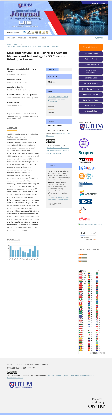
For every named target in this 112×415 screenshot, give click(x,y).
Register (95, 4)
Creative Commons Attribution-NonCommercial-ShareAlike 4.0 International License (57, 150)
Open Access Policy (91, 100)
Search (100, 38)
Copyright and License (91, 94)
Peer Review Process (90, 89)
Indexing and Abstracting (91, 71)
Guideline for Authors (91, 65)
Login (103, 4)
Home (9, 45)
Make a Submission (90, 47)
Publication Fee (91, 105)
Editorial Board (91, 59)
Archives (22, 38)
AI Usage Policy (91, 111)
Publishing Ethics (91, 78)
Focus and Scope (91, 54)
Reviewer (33, 38)
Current (11, 38)
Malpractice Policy (91, 83)
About (43, 38)
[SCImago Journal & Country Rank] (92, 227)
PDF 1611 (53, 69)
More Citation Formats (55, 204)
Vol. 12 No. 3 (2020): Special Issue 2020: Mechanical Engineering (32, 47)
